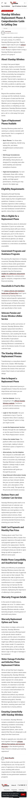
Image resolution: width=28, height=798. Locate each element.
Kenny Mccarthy (8, 31)
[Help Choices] (14, 2)
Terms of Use (15, 795)
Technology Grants (7, 10)
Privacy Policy (6, 795)
